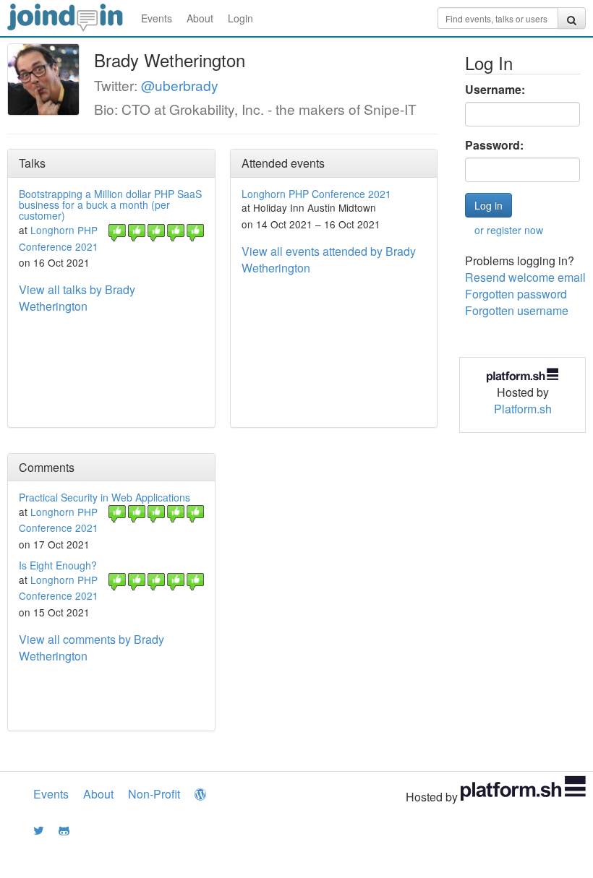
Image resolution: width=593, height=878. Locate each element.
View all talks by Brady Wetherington (77, 297)
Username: (495, 90)
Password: (494, 145)
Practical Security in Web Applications (104, 497)
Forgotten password (516, 293)
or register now (508, 230)
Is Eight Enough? (58, 565)
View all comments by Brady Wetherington (91, 647)
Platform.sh (523, 408)
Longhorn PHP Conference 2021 (316, 193)
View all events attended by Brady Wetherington (329, 259)
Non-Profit (154, 794)
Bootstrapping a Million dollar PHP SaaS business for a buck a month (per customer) (110, 204)
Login (240, 18)
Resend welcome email (525, 277)
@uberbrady (179, 85)
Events (156, 18)
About (200, 18)
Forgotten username (516, 310)
